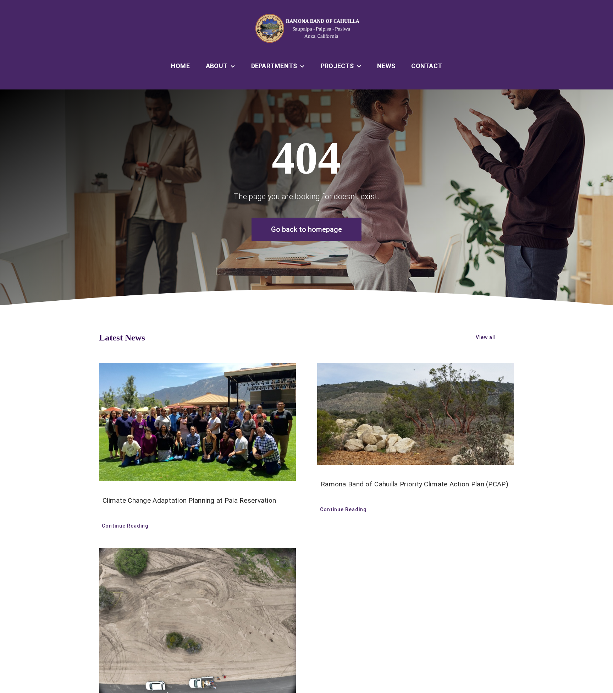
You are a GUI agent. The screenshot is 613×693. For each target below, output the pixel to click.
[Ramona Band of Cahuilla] (306, 16)
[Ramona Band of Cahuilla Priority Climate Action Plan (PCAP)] (415, 414)
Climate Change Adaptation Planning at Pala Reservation (189, 500)
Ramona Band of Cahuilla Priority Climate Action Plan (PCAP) (414, 484)
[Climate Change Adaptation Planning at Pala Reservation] (197, 422)
